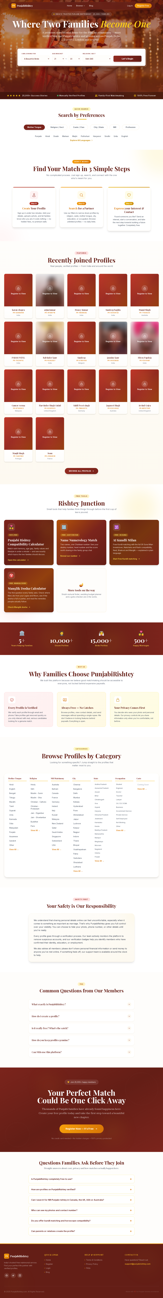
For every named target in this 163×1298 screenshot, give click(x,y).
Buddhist (34, 822)
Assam (97, 792)
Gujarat (97, 807)
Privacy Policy (92, 1264)
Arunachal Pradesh (102, 788)
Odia (11, 823)
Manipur (98, 838)
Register (49, 1264)
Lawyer (119, 800)
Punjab (97, 857)
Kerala (97, 826)
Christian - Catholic (38, 802)
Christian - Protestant (35, 807)
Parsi (33, 826)
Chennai (76, 785)
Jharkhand (99, 819)
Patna (75, 854)
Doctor (118, 792)
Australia (55, 785)
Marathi (12, 802)
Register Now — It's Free (79, 1128)
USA (54, 845)
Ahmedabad (78, 815)
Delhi (75, 793)
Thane (76, 841)
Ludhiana (77, 867)
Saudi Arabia (57, 832)
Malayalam (13, 828)
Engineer (119, 788)
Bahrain (55, 789)
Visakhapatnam (79, 849)
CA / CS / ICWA (121, 803)
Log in (130, 6)
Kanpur (76, 828)
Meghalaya (99, 841)
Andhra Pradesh (101, 784)
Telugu (12, 797)
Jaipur (76, 819)
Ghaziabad (77, 862)
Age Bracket (57, 53)
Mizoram (98, 845)
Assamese (13, 836)
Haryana (98, 811)
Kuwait (54, 815)
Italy (53, 810)
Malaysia (55, 819)
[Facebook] (6, 1275)
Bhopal (76, 845)
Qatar (54, 828)
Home (69, 6)
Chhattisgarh (99, 800)
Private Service (121, 815)
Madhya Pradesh (101, 830)
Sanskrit (12, 841)
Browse (79, 6)
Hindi (47, 136)
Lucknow (77, 823)
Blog (91, 6)
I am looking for (29, 53)
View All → (14, 849)
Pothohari (85, 136)
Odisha (97, 853)
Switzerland (57, 841)
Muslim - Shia (36, 797)
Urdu (116, 136)
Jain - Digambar (37, 813)
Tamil (11, 806)
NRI (114, 127)
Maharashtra (99, 834)
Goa (96, 803)
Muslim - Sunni (37, 793)
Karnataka (98, 822)
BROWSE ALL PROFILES (80, 471)
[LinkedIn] (19, 1275)
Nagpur (76, 832)
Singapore (56, 836)
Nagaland (98, 849)
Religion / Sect (89, 53)
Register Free (143, 6)
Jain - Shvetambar (38, 817)
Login (48, 1268)
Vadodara (77, 858)
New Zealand (57, 823)
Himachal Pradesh (101, 815)
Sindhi (107, 136)
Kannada (13, 819)
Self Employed (121, 819)
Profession (130, 127)
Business (119, 807)
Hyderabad (78, 806)
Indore (76, 836)
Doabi (56, 136)
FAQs (88, 1268)
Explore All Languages (80, 140)
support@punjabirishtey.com (137, 1264)
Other (11, 845)
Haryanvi (97, 136)
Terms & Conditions (94, 1260)
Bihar (96, 796)
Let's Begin (127, 58)
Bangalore (77, 789)
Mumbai (76, 797)
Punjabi (38, 136)
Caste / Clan (78, 127)
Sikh (32, 789)
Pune (75, 810)
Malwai (65, 136)
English (124, 136)
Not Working (120, 822)
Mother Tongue (34, 127)
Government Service (124, 811)
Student (119, 784)
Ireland (55, 806)
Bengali (12, 793)
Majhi (74, 136)
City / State (99, 127)
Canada (55, 793)
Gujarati (12, 810)
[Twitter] (13, 1275)
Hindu (33, 785)
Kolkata (76, 802)
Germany (55, 802)
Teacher (119, 796)
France (55, 797)
